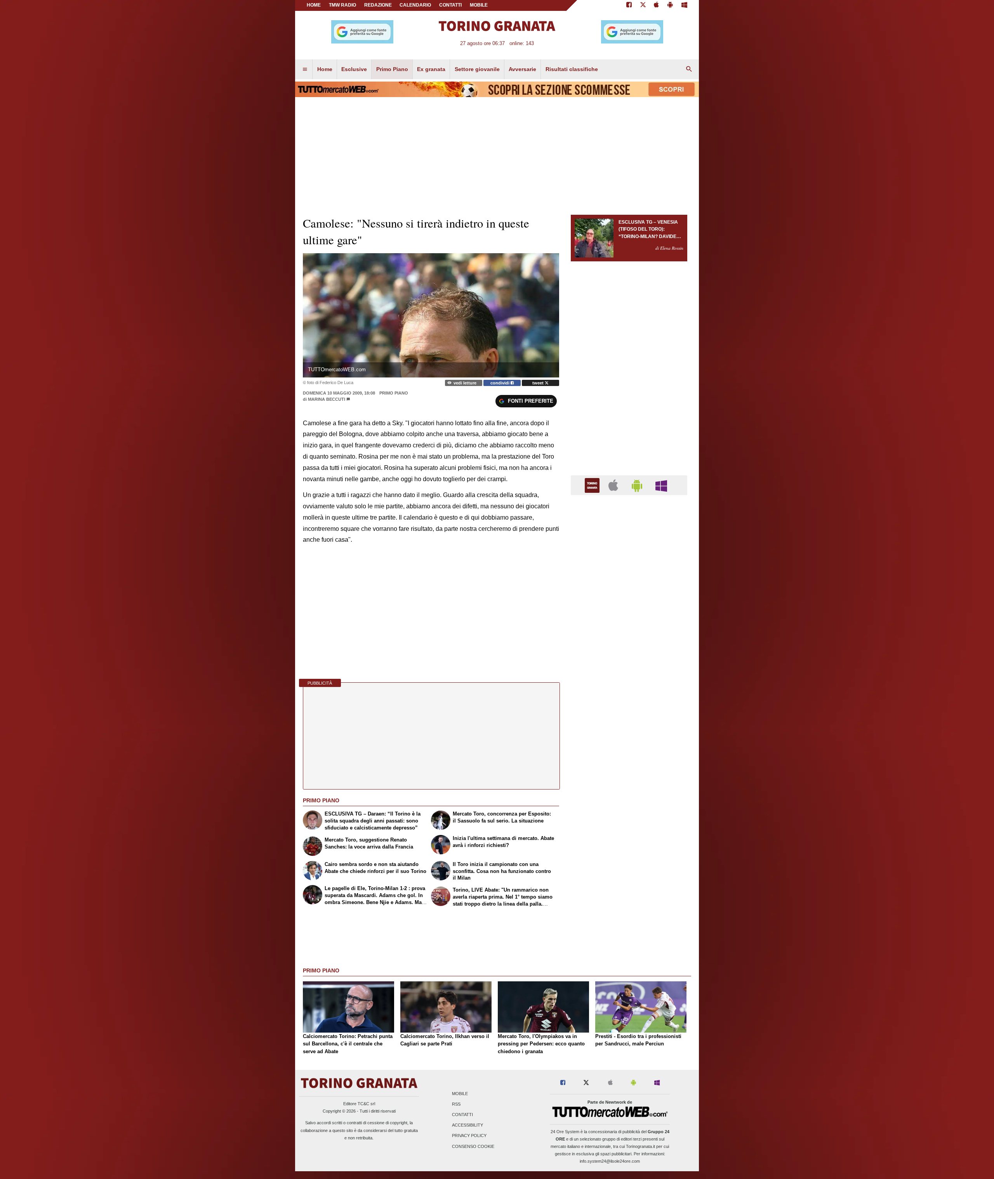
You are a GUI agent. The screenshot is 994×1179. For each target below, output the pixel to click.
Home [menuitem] (324, 69)
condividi (500, 383)
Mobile (460, 1093)
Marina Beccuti (326, 399)
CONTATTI (450, 5)
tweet (538, 383)
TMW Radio (342, 5)
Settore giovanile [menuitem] (477, 69)
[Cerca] (689, 69)
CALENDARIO (415, 5)
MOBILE (479, 5)
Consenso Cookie (473, 1146)
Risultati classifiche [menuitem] (572, 69)
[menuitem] (305, 69)
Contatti (462, 1115)
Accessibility (467, 1125)
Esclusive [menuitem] (354, 69)
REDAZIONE (378, 5)
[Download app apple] (657, 5)
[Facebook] (629, 5)
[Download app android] (670, 5)
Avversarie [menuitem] (522, 69)
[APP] (593, 485)
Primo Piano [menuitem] (392, 69)
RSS (456, 1104)
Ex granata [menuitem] (431, 69)
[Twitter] (643, 5)
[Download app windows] (684, 5)
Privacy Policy (469, 1136)
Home (314, 5)
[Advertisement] (629, 802)
